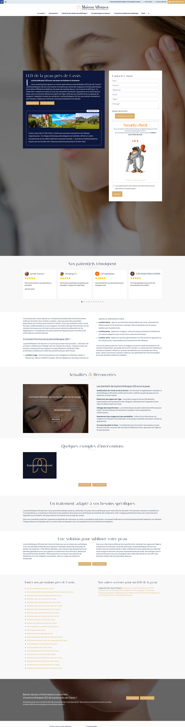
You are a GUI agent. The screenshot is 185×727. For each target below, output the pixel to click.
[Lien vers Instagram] (5, 2)
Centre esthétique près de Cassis (40, 588)
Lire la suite (55, 419)
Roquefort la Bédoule (115, 593)
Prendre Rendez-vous (177, 1)
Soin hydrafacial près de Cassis (39, 647)
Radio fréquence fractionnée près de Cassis (45, 637)
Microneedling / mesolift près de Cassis (43, 626)
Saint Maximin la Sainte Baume (147, 593)
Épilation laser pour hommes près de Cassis (44, 606)
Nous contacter (161, 1)
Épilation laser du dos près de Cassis (41, 599)
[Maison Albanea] (92, 7)
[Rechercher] (148, 13)
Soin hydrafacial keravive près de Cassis (43, 651)
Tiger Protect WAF (139, 180)
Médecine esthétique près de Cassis (42, 623)
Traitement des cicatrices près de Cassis (43, 665)
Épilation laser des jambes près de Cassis (43, 609)
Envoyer (117, 194)
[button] (82, 302)
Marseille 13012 (130, 590)
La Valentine (135, 588)
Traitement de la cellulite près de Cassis (43, 661)
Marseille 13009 (147, 588)
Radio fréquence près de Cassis (40, 633)
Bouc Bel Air (129, 593)
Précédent (28, 408)
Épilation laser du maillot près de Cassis (43, 616)
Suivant (83, 408)
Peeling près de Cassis (36, 630)
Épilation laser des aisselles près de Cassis (44, 595)
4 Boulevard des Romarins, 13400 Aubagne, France (125, 1)
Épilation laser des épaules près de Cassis (44, 602)
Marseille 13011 (117, 590)
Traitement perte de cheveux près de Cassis (44, 668)
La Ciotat (102, 595)
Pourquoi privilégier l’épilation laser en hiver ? (55, 397)
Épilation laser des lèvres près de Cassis (43, 613)
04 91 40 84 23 (148, 1)
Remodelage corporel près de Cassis (42, 644)
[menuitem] (125, 2)
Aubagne (140, 590)
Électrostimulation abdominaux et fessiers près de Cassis (50, 592)
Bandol (123, 595)
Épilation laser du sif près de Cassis (41, 620)
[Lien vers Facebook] (2, 2)
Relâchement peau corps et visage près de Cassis (47, 640)
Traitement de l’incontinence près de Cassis (44, 658)
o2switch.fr (129, 180)
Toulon (129, 595)
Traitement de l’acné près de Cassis (41, 654)
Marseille (126, 588)
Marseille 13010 (104, 590)
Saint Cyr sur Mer (113, 595)
